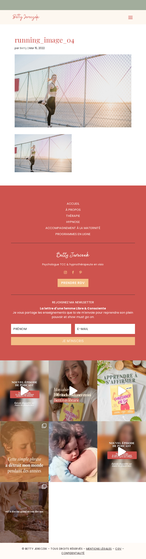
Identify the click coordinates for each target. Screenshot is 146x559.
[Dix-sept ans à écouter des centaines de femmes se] (73, 390)
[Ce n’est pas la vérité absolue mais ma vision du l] (24, 512)
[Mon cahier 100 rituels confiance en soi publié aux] (121, 390)
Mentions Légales (99, 549)
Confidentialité (73, 553)
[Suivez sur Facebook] (73, 272)
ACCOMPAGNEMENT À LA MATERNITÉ (72, 228)
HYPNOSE (73, 222)
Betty (23, 48)
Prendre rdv (73, 283)
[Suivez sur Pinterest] (81, 272)
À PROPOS (73, 210)
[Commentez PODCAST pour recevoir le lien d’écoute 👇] (24, 390)
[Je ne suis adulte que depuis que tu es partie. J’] (73, 451)
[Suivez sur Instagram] (65, 272)
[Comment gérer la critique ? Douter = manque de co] (121, 451)
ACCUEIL (73, 203)
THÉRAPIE (73, 216)
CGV (118, 549)
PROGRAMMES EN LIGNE (72, 234)
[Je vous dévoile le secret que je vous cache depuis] (24, 451)
